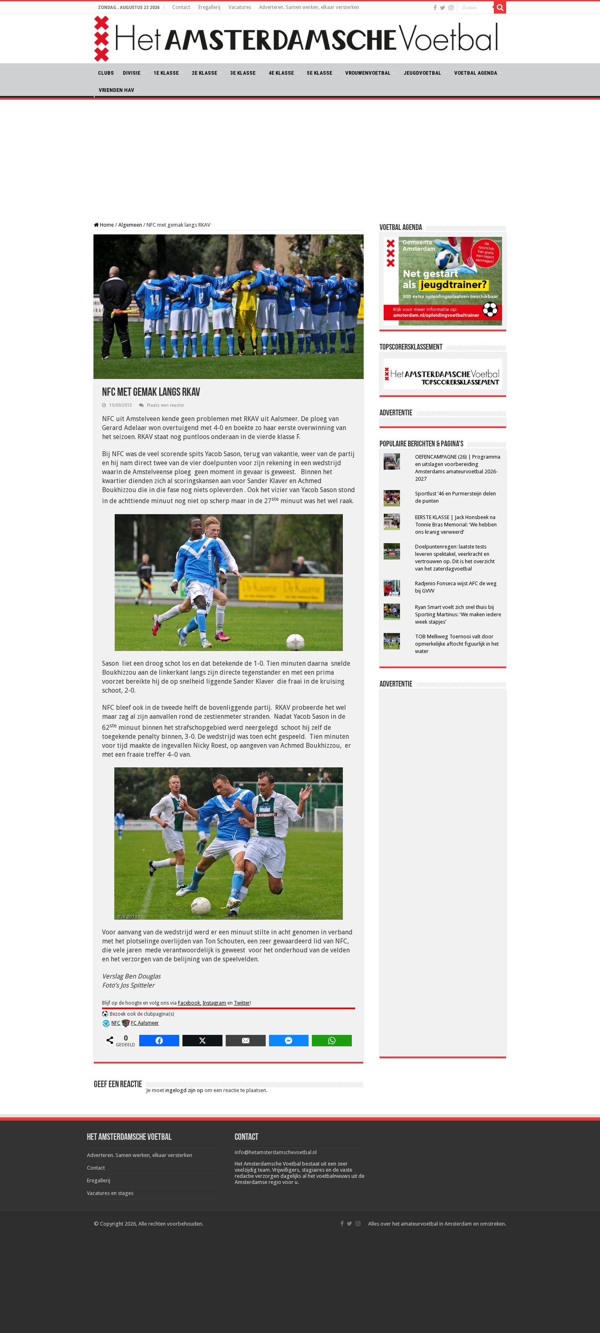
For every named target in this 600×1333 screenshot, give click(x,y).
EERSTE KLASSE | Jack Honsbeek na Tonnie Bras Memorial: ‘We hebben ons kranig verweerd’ (456, 524)
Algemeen (130, 225)
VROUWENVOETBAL (368, 73)
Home (106, 225)
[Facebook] (435, 8)
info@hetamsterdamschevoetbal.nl (276, 1152)
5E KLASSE (319, 73)
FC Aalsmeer (145, 1023)
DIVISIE (131, 73)
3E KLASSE (243, 73)
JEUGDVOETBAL (422, 73)
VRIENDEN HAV (116, 90)
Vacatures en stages (110, 1193)
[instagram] (451, 8)
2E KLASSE (204, 73)
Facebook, (189, 1003)
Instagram (214, 1003)
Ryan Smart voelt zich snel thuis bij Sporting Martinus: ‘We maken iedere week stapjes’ (458, 614)
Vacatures (240, 7)
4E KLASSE (281, 73)
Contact (181, 7)
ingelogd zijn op (184, 1090)
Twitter (242, 1003)
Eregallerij (209, 7)
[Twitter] (442, 8)
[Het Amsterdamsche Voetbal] (300, 38)
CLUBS (106, 73)
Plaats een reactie (165, 405)
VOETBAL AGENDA (475, 73)
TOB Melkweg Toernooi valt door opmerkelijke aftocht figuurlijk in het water (457, 643)
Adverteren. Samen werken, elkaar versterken (309, 7)
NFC (115, 1023)
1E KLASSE (166, 73)
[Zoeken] (500, 7)
